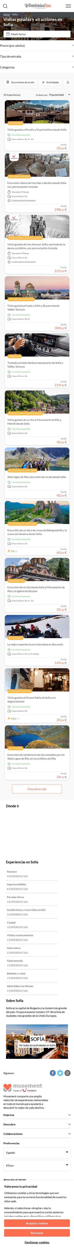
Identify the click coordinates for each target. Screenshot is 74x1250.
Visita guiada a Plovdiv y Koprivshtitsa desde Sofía (37, 129)
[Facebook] (52, 1073)
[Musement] (36, 6)
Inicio (6, 14)
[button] (20, 82)
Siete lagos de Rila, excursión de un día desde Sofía (36, 476)
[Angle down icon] (49, 45)
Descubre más (37, 789)
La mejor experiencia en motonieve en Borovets (35, 644)
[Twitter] (59, 1073)
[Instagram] (67, 1073)
